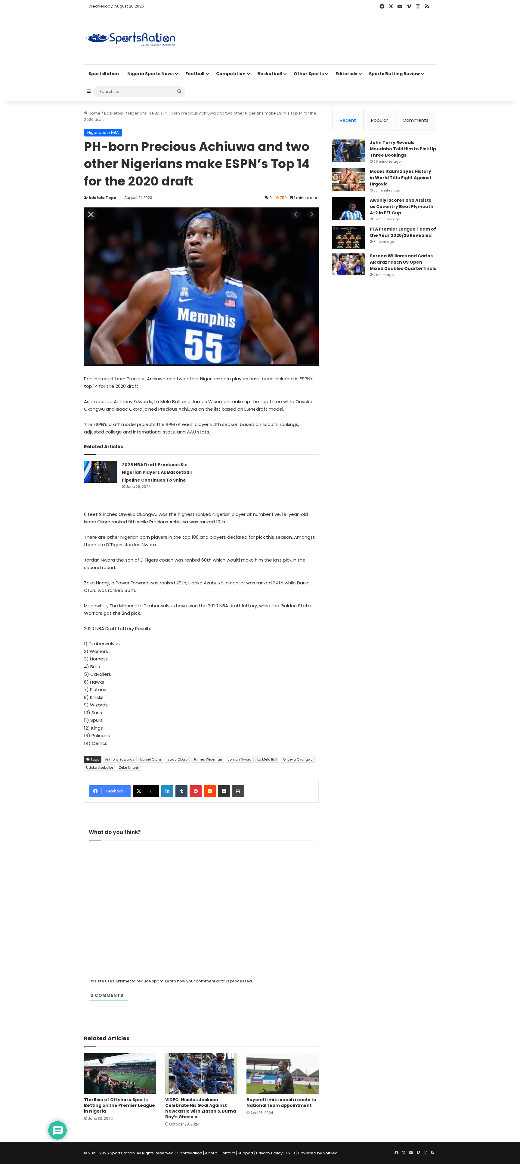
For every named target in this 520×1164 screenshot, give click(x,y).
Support (245, 1153)
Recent (348, 120)
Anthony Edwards (120, 759)
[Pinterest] (196, 791)
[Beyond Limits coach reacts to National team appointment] (282, 1073)
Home (94, 113)
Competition (231, 74)
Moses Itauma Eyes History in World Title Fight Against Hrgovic (401, 177)
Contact (227, 1153)
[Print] (238, 791)
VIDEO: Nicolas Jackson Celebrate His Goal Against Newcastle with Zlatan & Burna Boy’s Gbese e (200, 1108)
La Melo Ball (267, 759)
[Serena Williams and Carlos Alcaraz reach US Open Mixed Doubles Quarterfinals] (348, 264)
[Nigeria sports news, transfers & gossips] (130, 38)
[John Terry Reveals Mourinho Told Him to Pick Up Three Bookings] (348, 150)
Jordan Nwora (240, 759)
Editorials (346, 74)
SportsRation (103, 74)
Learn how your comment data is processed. (209, 981)
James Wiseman (207, 759)
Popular (379, 120)
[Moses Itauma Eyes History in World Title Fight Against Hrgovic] (348, 179)
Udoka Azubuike (99, 767)
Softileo (330, 1153)
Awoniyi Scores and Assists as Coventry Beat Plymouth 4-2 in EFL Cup (401, 206)
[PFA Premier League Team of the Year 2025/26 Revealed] (348, 237)
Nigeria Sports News (150, 74)
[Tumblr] (181, 791)
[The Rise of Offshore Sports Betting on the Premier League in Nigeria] (120, 1073)
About (211, 1153)
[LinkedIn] (167, 791)
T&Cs (290, 1153)
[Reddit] (210, 791)
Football (194, 74)
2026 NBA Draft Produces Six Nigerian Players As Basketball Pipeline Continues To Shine (157, 472)
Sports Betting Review (394, 74)
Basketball (269, 74)
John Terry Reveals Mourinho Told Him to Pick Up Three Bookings (403, 148)
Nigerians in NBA (144, 113)
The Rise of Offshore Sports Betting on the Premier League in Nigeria (119, 1105)
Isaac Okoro (177, 759)
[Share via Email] (224, 791)
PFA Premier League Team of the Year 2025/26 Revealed (403, 232)
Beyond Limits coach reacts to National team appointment (281, 1102)
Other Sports (309, 74)
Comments (416, 120)
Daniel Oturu (150, 759)
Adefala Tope (102, 197)
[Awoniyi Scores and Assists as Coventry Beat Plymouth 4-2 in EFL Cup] (348, 208)
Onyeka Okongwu (298, 759)
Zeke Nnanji (129, 767)
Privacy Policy (269, 1153)
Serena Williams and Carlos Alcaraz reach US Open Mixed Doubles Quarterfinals (403, 262)
